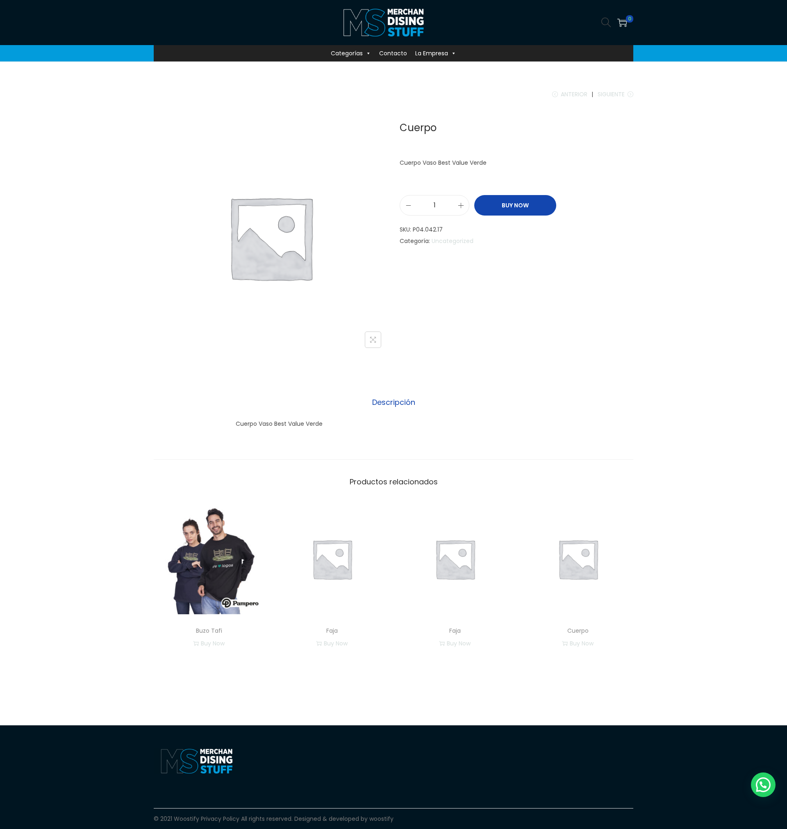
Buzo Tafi (209, 631)
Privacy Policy (220, 819)
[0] (622, 22)
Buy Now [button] (336, 643)
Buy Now (515, 205)
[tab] (393, 402)
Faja (332, 631)
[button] (763, 784)
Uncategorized (452, 241)
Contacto (393, 53)
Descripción (393, 402)
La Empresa (431, 53)
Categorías (347, 53)
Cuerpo (578, 631)
